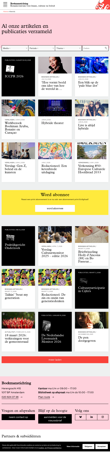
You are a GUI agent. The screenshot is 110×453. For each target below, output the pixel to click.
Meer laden (55, 359)
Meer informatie (73, 446)
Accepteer (101, 446)
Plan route (44, 396)
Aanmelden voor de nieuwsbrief (55, 419)
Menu (5, 6)
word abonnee (55, 208)
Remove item (10, 48)
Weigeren (88, 446)
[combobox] (15, 48)
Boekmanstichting (19, 3)
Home (5, 11)
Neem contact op (18, 417)
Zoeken (99, 6)
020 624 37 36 (10, 396)
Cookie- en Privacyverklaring (49, 448)
